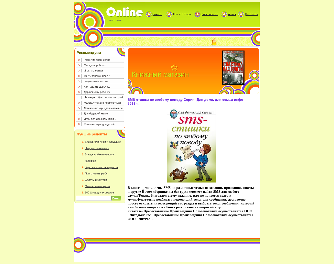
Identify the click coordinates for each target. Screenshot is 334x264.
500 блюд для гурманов (99, 192)
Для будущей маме (96, 113)
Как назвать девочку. (97, 86)
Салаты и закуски (96, 179)
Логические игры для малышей (103, 108)
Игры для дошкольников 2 (100, 118)
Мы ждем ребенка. (95, 65)
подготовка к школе (96, 81)
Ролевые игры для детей (99, 124)
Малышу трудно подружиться (102, 102)
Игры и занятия (93, 70)
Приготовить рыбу (96, 173)
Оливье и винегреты (97, 186)
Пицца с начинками (97, 148)
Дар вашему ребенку (97, 92)
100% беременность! (97, 75)
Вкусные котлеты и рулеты (101, 167)
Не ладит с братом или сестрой (103, 97)
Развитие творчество (97, 59)
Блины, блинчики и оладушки (103, 141)
